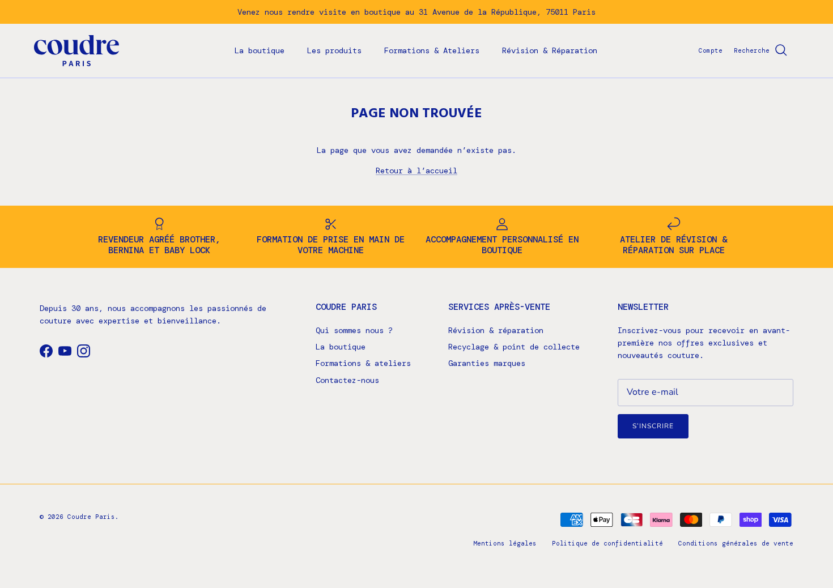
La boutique (259, 50)
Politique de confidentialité (607, 543)
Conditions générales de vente (735, 543)
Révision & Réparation (549, 50)
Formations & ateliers (363, 363)
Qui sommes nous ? (354, 330)
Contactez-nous (347, 380)
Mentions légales (505, 543)
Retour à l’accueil (416, 170)
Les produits (334, 50)
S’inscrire (653, 426)
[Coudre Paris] (76, 50)
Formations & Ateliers (431, 50)
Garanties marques (486, 363)
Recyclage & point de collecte (514, 347)
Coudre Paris (91, 517)
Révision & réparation (495, 330)
